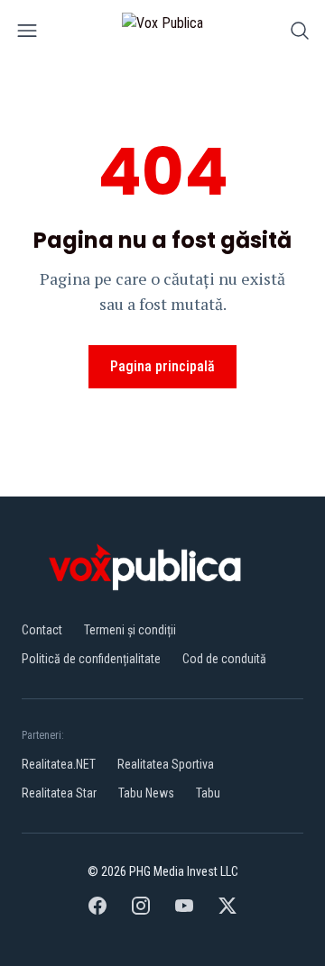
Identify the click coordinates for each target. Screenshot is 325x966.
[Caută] (300, 34)
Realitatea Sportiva (165, 764)
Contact (42, 630)
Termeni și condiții (130, 630)
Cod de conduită (224, 659)
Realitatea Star (59, 793)
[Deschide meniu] (27, 34)
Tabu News (146, 793)
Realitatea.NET (59, 764)
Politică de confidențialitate (91, 659)
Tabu (208, 793)
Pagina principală (162, 366)
